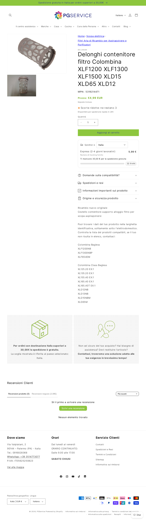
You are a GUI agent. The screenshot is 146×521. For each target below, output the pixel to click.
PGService (41, 511)
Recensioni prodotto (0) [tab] (19, 394)
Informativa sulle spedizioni (99, 514)
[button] (10, 15)
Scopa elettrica (95, 36)
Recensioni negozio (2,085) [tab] (44, 394)
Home (81, 36)
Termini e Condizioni (106, 454)
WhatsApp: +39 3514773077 (23, 456)
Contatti (100, 444)
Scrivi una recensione (73, 408)
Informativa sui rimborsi (107, 464)
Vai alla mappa (15, 467)
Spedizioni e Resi (104, 449)
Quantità (82, 117)
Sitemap (100, 459)
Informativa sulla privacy (98, 511)
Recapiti (117, 514)
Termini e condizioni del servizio (125, 511)
